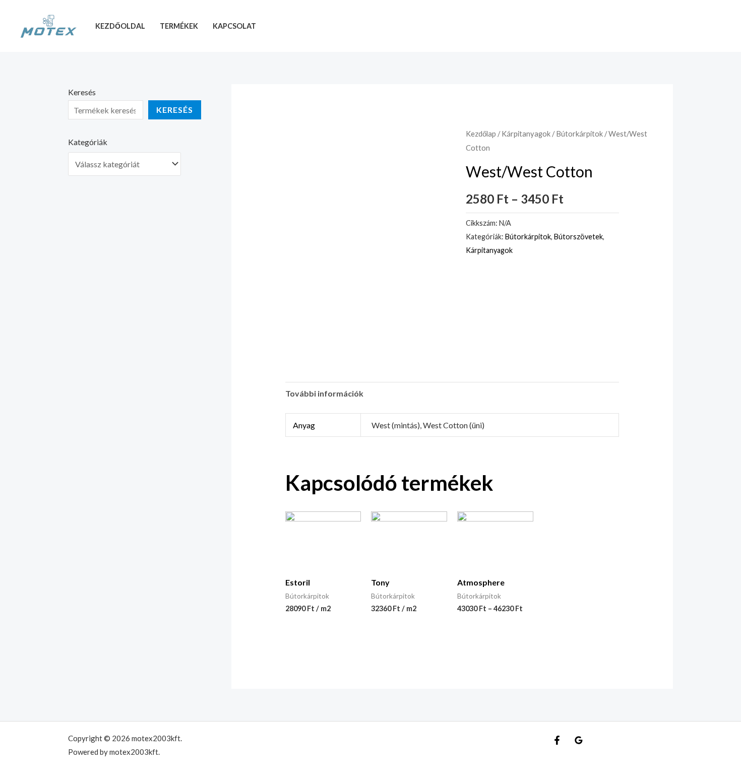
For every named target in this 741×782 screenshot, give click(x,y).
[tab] (324, 393)
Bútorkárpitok (579, 133)
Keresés (82, 92)
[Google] (578, 740)
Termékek (179, 26)
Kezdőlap (481, 133)
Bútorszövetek (578, 236)
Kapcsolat (234, 26)
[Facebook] (557, 740)
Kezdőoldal (120, 26)
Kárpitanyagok (526, 133)
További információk (324, 393)
